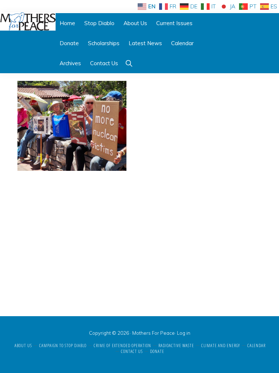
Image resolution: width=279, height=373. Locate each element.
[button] (129, 63)
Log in (183, 333)
